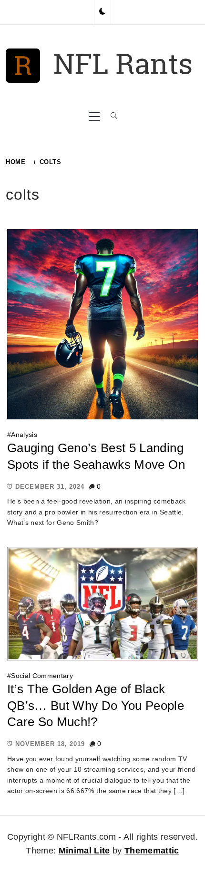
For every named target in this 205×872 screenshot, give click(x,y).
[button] (102, 11)
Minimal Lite (84, 850)
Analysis (24, 434)
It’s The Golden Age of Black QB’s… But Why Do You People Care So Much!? (95, 705)
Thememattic (151, 850)
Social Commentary (42, 675)
